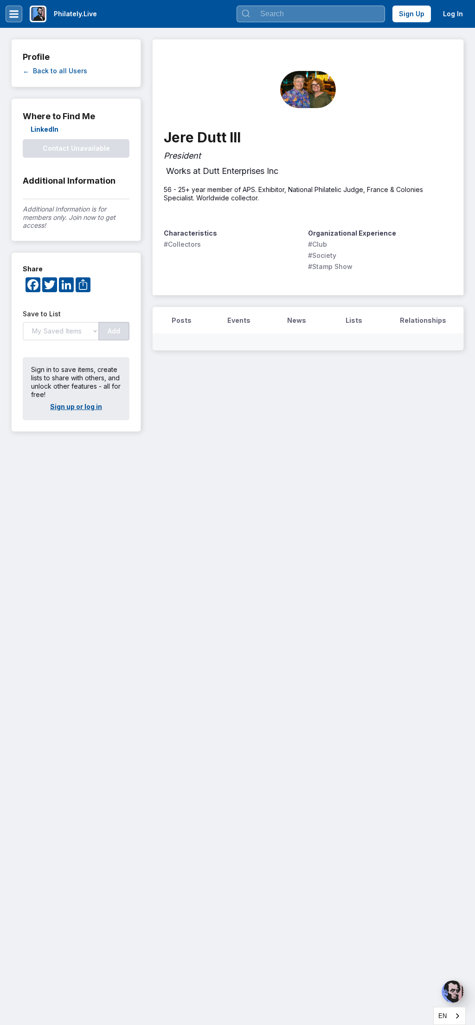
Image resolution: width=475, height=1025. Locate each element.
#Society (322, 255)
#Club (317, 244)
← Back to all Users (55, 71)
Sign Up (411, 14)
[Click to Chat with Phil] (453, 991)
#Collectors (182, 244)
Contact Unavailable (76, 148)
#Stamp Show (330, 266)
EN (442, 1015)
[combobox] (449, 1016)
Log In (453, 14)
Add (114, 331)
